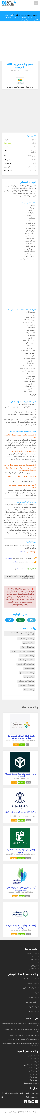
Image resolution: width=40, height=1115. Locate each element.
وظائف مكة (33, 1062)
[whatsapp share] (20, 620)
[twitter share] (9, 620)
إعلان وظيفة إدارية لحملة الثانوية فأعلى (21, 850)
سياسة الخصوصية (32, 969)
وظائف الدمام (33, 1068)
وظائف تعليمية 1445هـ (30, 978)
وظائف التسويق (28, 643)
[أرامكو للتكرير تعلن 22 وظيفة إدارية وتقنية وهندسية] (20, 885)
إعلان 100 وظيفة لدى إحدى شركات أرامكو (21, 926)
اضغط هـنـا (21, 551)
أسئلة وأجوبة (33, 959)
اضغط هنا (8, 558)
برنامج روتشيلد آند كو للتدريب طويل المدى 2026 (22, 1039)
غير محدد (22, 744)
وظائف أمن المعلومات (26, 685)
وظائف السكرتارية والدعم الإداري (22, 651)
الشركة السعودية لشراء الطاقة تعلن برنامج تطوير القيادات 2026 (20, 1024)
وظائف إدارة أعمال (27, 647)
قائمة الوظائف (19, 15)
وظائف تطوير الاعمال (26, 660)
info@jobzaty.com (31, 1097)
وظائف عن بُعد (29, 690)
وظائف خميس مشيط (30, 1083)
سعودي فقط (21, 782)
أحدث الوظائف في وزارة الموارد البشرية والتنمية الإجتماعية (20, 577)
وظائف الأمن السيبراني (26, 681)
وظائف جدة (33, 1059)
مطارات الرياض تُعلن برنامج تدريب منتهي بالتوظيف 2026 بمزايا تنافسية (20, 1044)
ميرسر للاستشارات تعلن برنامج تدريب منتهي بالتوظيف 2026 (21, 1030)
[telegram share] (31, 620)
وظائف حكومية (32, 983)
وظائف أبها (33, 1080)
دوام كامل (15, 744)
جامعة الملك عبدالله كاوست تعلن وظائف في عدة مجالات (21, 737)
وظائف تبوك (33, 1077)
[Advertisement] (20, 41)
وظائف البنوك (33, 1007)
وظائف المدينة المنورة (30, 1065)
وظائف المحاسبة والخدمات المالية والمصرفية (22, 633)
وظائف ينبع (33, 1074)
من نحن (34, 963)
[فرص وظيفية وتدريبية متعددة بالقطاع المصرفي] (20, 772)
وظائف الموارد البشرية (26, 639)
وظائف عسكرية (32, 993)
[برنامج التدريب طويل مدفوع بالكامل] (20, 810)
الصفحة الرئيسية (32, 15)
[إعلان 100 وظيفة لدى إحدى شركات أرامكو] (20, 923)
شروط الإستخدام (32, 966)
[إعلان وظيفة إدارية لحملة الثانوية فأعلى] (20, 848)
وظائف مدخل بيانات (27, 656)
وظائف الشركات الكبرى (26, 664)
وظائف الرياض (32, 1055)
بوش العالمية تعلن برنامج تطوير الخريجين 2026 (22, 1035)
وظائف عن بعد (29, 677)
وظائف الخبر (33, 1071)
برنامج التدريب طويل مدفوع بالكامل (20, 811)
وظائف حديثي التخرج (27, 673)
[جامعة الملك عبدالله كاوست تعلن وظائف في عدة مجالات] (20, 734)
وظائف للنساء (29, 668)
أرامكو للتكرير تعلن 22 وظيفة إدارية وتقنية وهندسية (21, 888)
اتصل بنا (34, 956)
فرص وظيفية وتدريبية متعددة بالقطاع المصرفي (21, 775)
